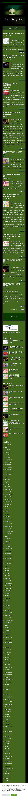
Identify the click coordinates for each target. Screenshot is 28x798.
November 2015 (8, 763)
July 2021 (7, 595)
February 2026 (8, 459)
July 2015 (7, 773)
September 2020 (9, 620)
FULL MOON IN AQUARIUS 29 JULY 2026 (12, 261)
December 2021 (8, 583)
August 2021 (8, 593)
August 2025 (8, 474)
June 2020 (7, 627)
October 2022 (8, 558)
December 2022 (8, 553)
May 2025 (7, 482)
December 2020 (8, 613)
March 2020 (7, 635)
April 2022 (7, 573)
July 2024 (7, 506)
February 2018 (8, 697)
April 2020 (7, 632)
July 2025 (7, 477)
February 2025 (8, 489)
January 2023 (8, 551)
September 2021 (9, 590)
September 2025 (9, 472)
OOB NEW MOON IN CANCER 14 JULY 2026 (16, 428)
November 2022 (8, 556)
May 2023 (7, 541)
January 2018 (8, 699)
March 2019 (7, 664)
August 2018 (8, 682)
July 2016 (7, 744)
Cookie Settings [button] (6, 794)
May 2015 (7, 778)
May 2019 (7, 659)
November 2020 (8, 615)
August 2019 (8, 652)
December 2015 (8, 761)
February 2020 (8, 637)
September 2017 (9, 709)
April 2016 (7, 751)
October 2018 (8, 677)
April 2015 (7, 781)
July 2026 (7, 447)
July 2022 (7, 566)
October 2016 (8, 736)
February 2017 (8, 726)
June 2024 (7, 509)
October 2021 (8, 588)
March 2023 (7, 546)
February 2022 (8, 578)
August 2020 (8, 622)
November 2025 (8, 467)
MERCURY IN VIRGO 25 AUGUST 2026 (13, 33)
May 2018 (7, 689)
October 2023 (8, 529)
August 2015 (8, 771)
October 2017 (8, 706)
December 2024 (8, 494)
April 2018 (7, 692)
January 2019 (8, 669)
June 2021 (7, 598)
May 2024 (7, 511)
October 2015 (8, 766)
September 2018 (9, 679)
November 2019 (8, 645)
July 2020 (7, 625)
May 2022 (7, 571)
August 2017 (8, 711)
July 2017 (7, 714)
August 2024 (8, 504)
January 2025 (8, 491)
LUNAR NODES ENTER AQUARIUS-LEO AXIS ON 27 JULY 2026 (13, 195)
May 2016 (7, 748)
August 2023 (8, 533)
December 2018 (8, 672)
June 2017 (7, 716)
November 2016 (8, 734)
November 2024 (8, 496)
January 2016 (8, 758)
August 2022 (8, 563)
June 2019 (7, 657)
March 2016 (7, 753)
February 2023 (8, 548)
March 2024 (7, 516)
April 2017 (7, 721)
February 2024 (8, 519)
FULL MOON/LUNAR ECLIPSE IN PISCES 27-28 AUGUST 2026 (13, 57)
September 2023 (9, 531)
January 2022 (8, 580)
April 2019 (7, 662)
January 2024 (8, 521)
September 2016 (9, 739)
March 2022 (7, 575)
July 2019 (7, 655)
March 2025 (7, 487)
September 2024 (9, 501)
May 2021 (7, 600)
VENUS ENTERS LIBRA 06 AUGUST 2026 (12, 175)
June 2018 (7, 687)
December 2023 (8, 524)
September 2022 (9, 561)
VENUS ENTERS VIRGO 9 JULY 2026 (16, 433)
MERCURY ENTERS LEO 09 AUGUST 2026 (12, 153)
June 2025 (7, 479)
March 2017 (7, 724)
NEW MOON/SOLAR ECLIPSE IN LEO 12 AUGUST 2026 (13, 113)
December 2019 (8, 642)
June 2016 (7, 746)
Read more (21, 52)
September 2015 (9, 768)
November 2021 (8, 585)
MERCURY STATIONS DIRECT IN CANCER (11, 285)
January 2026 (8, 462)
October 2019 (8, 647)
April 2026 (7, 454)
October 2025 (8, 469)
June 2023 (7, 538)
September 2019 (9, 650)
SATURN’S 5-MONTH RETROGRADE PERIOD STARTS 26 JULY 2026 (12, 235)
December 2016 (8, 731)
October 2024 (8, 499)
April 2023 (7, 543)
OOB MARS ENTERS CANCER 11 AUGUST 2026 (11, 84)
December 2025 (8, 464)
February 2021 (8, 608)
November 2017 (8, 704)
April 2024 (7, 514)
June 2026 (7, 449)
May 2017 (7, 719)
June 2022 (7, 568)
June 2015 (7, 776)
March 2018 (7, 694)
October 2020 (8, 618)
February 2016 (8, 756)
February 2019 (8, 667)
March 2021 (7, 605)
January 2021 (8, 610)
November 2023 (8, 526)
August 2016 (8, 741)
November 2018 (8, 674)
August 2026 (8, 445)
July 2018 (7, 684)
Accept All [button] (14, 794)
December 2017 (8, 701)
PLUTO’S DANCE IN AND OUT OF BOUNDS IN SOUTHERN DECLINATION (16, 422)
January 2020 (8, 640)
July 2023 (7, 536)
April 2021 (7, 603)
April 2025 (7, 484)
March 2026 (7, 457)
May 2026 (7, 452)
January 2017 (8, 729)
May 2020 (7, 630)
